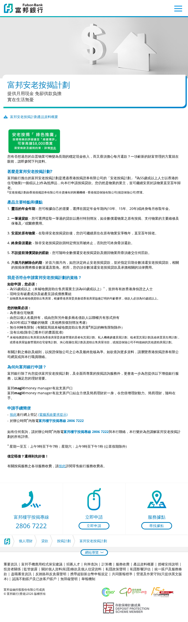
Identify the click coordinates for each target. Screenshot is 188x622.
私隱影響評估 (140, 569)
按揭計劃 (64, 540)
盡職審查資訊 (21, 574)
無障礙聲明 (69, 578)
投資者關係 (12, 569)
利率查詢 (91, 564)
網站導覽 (92, 552)
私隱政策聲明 (116, 569)
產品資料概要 (143, 564)
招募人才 (73, 564)
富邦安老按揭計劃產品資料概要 (34, 116)
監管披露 (30, 569)
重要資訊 (10, 564)
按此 (13, 414)
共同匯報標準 (122, 574)
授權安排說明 (168, 564)
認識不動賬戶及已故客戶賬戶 (34, 578)
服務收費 (122, 564)
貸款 (44, 540)
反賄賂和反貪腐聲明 (50, 574)
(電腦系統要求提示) (53, 414)
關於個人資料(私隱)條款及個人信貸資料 (71, 569)
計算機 (107, 564)
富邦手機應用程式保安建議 (41, 564)
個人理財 (26, 540)
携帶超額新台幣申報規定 (89, 574)
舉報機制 (88, 578)
